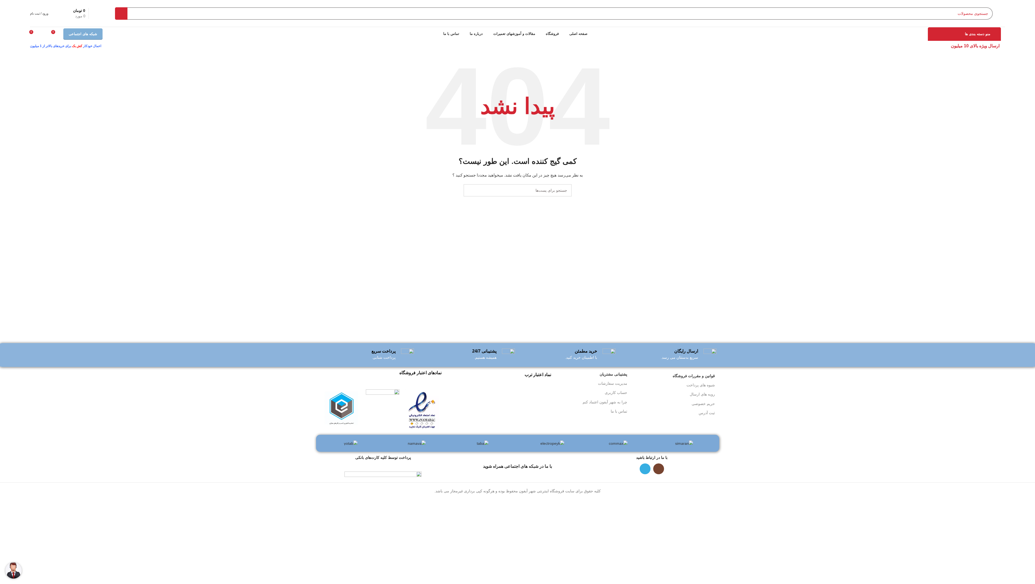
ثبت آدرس (707, 413)
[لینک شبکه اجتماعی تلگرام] (645, 468)
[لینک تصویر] (422, 409)
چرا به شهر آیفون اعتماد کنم (605, 402)
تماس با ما (619, 411)
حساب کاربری (616, 392)
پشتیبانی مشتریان (613, 374)
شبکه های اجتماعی (83, 34)
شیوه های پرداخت (700, 385)
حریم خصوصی (703, 404)
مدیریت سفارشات (612, 383)
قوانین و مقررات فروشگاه (694, 376)
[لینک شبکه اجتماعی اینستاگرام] (658, 468)
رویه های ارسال (702, 394)
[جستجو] (121, 13)
